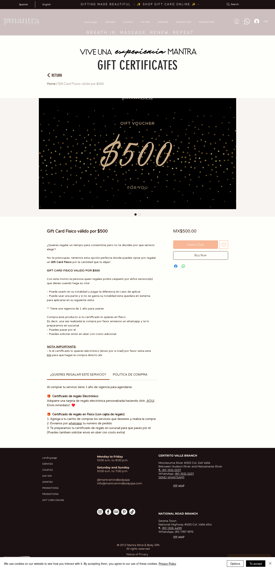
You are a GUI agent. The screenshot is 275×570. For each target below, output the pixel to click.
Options (235, 564)
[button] (237, 21)
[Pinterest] (124, 512)
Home (51, 84)
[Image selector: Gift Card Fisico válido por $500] (135, 214)
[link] (78, 374)
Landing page (49, 457)
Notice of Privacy (137, 554)
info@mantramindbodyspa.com (119, 483)
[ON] (255, 21)
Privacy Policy (167, 564)
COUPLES (47, 469)
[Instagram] (100, 512)
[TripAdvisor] (116, 512)
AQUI (150, 401)
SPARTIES (47, 481)
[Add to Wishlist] (224, 244)
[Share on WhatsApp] (183, 266)
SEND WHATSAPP (171, 477)
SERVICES (47, 463)
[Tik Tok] (132, 512)
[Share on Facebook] (175, 266)
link (49, 355)
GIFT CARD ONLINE (53, 499)
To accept (255, 564)
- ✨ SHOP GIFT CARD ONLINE (162, 4)
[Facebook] (108, 512)
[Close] (270, 563)
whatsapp (75, 423)
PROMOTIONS (50, 487)
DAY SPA (47, 475)
